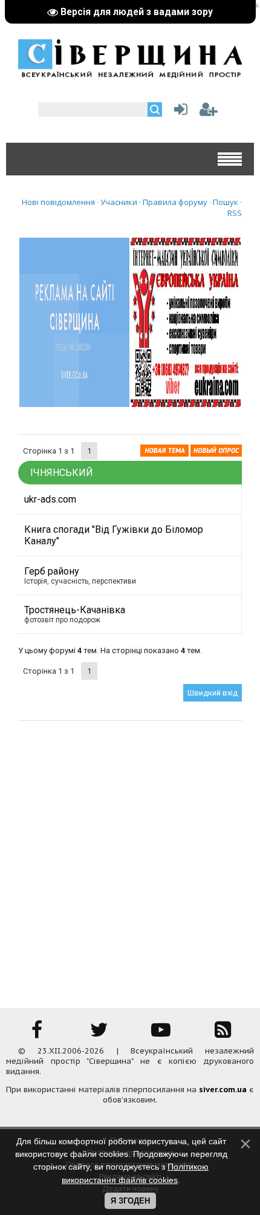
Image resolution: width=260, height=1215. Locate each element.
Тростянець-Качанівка (74, 610)
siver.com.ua (223, 1089)
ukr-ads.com (50, 499)
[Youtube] (161, 1033)
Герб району (51, 571)
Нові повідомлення (58, 202)
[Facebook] (37, 1033)
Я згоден (130, 1200)
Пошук (225, 202)
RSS (234, 212)
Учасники (118, 202)
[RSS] (223, 1033)
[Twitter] (99, 1033)
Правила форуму (175, 202)
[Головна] (130, 73)
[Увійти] (178, 112)
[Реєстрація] (209, 112)
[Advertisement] (130, 857)
